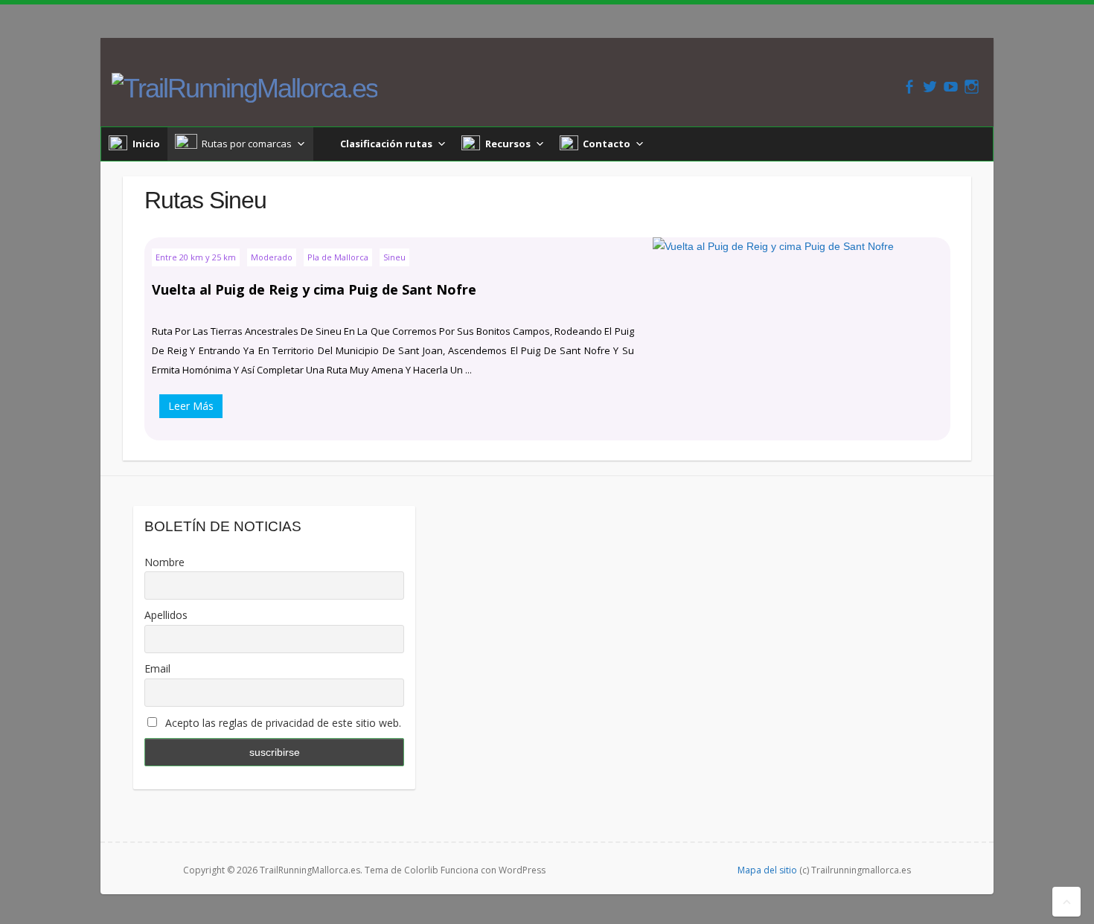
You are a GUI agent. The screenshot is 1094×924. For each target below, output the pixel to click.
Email (157, 668)
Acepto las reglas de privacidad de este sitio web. (281, 723)
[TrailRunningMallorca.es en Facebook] (909, 86)
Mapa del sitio (767, 870)
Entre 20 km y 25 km (196, 257)
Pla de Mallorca (337, 257)
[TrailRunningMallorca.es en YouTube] (951, 86)
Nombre (164, 562)
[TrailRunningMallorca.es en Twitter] (930, 86)
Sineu (394, 257)
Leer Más (191, 406)
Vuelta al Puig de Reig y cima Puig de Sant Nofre (314, 289)
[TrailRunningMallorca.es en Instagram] (972, 86)
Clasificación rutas (386, 143)
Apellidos (166, 615)
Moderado (271, 257)
